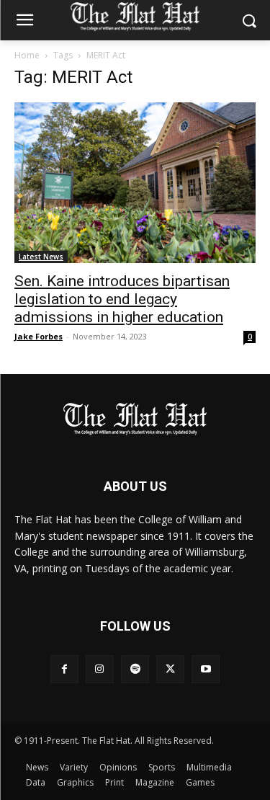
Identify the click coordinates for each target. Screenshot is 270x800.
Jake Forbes (38, 336)
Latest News (41, 257)
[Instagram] (100, 669)
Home (27, 55)
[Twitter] (170, 669)
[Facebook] (64, 669)
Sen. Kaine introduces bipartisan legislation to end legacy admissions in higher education (122, 299)
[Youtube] (206, 669)
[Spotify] (135, 669)
